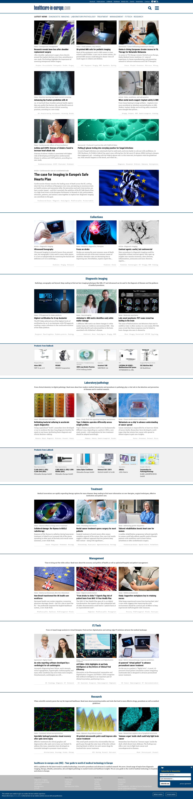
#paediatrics (106, 65)
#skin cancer (148, 65)
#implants (38, 65)
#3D (82, 65)
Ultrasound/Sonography (43, 249)
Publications (101, 2)
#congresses (92, 683)
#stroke (114, 265)
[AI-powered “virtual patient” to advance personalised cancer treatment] (139, 646)
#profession (52, 612)
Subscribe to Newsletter (170, 771)
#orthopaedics (57, 65)
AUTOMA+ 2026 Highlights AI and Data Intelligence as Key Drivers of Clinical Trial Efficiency (93, 667)
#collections (56, 265)
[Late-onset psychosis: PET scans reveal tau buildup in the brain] (139, 301)
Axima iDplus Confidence (85, 470)
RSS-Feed (97, 788)
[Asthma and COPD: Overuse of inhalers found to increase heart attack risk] (54, 131)
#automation (84, 683)
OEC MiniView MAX (146, 365)
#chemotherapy (82, 544)
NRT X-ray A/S (39, 368)
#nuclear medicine (88, 201)
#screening (65, 113)
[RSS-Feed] (157, 1)
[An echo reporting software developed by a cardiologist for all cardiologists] (54, 646)
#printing (113, 65)
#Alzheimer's (87, 334)
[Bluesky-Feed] (155, 1)
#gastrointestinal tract (103, 544)
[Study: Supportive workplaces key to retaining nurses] (139, 579)
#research (65, 438)
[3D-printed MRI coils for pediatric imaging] (96, 32)
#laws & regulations (48, 334)
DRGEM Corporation (62, 368)
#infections (137, 164)
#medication (70, 164)
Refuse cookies (158, 794)
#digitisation (91, 612)
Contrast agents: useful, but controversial (135, 249)
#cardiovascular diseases (45, 164)
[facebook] (152, 1)
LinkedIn (97, 786)
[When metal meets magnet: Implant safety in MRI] (139, 83)
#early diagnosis (65, 201)
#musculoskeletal (47, 65)
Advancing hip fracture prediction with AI (51, 100)
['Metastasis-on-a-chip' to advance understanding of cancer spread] (139, 405)
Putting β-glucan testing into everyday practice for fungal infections (105, 148)
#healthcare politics (76, 201)
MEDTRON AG (103, 368)
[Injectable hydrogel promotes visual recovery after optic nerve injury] (54, 719)
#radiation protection (61, 334)
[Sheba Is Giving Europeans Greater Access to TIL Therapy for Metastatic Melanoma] (139, 32)
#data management (102, 683)
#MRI (100, 65)
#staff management (62, 612)
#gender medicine (144, 544)
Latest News (40, 16)
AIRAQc (121, 470)
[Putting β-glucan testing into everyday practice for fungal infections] (118, 131)
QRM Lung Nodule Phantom (86, 367)
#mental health (140, 334)
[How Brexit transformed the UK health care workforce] (54, 579)
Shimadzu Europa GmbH (43, 474)
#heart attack (62, 164)
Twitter (96, 782)
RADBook (117, 2)
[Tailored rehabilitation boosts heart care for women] (139, 512)
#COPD (55, 164)
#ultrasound (70, 265)
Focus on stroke (82, 249)
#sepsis (71, 438)
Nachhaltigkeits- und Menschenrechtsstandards (135, 786)
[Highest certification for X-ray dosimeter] (54, 301)
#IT (65, 683)
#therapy (155, 65)
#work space (154, 612)
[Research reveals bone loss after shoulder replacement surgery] (54, 32)
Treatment (102, 16)
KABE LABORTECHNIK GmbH (148, 475)
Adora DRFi (38, 365)
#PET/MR (147, 334)
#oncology (71, 544)
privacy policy (17, 796)
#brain (94, 334)
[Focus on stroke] (96, 232)
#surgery (71, 65)
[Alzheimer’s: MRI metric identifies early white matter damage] (96, 301)
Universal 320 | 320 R (104, 470)
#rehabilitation (154, 544)
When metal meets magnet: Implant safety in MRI (138, 100)
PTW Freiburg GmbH (84, 369)
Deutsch (92, 2)
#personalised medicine (151, 683)
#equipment (88, 65)
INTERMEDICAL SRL (126, 370)
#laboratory (145, 164)
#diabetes (88, 438)
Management (116, 16)
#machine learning (46, 113)
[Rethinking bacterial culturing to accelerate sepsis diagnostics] (54, 405)
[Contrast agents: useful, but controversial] (139, 232)
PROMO (57, 365)
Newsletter (139, 2)
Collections (96, 217)
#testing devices (153, 164)
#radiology (155, 113)
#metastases (140, 65)
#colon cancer (92, 544)
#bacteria (38, 438)
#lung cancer (55, 544)
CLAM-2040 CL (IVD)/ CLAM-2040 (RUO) (41, 470)
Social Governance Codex (127, 788)
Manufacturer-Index (72, 786)
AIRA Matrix (123, 472)
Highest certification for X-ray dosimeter (50, 318)
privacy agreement (185, 784)
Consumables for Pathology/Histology (146, 470)
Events (132, 2)
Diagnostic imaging (59, 16)
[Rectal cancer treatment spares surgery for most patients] (96, 512)
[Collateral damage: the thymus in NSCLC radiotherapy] (54, 512)
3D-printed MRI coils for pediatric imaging (93, 49)
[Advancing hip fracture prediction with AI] (54, 83)
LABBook (109, 2)
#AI (39, 113)
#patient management (145, 113)
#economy (129, 612)
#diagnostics (121, 164)
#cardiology (51, 683)
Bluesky (97, 784)
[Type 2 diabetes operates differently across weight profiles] (96, 405)
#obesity (94, 438)
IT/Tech (128, 16)
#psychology (154, 334)
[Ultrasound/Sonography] (54, 232)
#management (112, 612)
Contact (147, 2)
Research (138, 16)
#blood (44, 438)
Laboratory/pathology (83, 16)
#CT (140, 265)
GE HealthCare (145, 368)
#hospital (132, 65)
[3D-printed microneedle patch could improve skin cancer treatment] (96, 719)
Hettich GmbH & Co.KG (106, 472)
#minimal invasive (49, 752)
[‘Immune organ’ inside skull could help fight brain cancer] (139, 719)
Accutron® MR (102, 365)
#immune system (146, 752)
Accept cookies (171, 794)
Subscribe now (165, 783)
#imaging (95, 65)
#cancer (127, 65)
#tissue (156, 438)
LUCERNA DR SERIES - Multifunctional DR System (127, 366)
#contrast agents (133, 265)
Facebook (97, 780)
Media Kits (124, 2)
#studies (65, 65)
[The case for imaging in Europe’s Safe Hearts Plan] (129, 189)
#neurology (58, 752)
